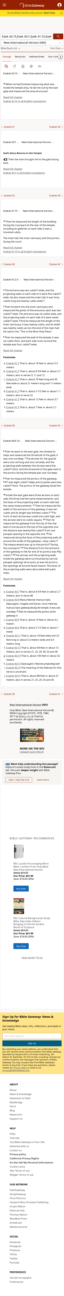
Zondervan (16, 1222)
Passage (7, 56)
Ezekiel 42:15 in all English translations (24, 101)
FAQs (12, 1133)
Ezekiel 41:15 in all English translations (24, 251)
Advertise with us (19, 1146)
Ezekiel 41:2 (12, 363)
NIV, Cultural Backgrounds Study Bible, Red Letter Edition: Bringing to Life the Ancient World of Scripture (31, 923)
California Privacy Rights (24, 1158)
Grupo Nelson (17, 1206)
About (13, 1090)
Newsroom (16, 1114)
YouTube (14, 1262)
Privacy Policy (20, 1067)
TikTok (13, 1254)
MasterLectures (18, 1226)
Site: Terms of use (20, 1170)
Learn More (43, 779)
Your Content (54, 56)
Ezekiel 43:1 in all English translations (24, 173)
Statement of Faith (20, 1098)
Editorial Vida (17, 1210)
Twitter (14, 1258)
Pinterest (15, 1250)
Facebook (15, 1242)
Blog (12, 1110)
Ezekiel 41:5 (12, 407)
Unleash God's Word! (32, 751)
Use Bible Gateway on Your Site (27, 1142)
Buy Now (21, 888)
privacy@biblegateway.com (15, 1070)
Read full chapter (12, 97)
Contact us (16, 1150)
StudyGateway (18, 1194)
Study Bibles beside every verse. (31, 12)
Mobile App (16, 1102)
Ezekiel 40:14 (13, 655)
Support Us (16, 1118)
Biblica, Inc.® (26, 716)
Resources (20, 56)
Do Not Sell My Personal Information (31, 1162)
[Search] (58, 36)
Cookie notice (17, 1166)
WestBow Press (18, 1218)
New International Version (25, 704)
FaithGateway (17, 1190)
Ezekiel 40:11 (13, 635)
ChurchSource (18, 1198)
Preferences (16, 1281)
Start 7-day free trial (19, 779)
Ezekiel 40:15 (13, 675)
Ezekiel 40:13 (13, 647)
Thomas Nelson (18, 1214)
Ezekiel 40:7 (12, 591)
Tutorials (14, 1138)
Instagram (15, 1246)
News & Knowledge (21, 1094)
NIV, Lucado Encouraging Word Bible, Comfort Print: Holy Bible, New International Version (31, 866)
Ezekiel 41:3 (12, 391)
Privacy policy (18, 1154)
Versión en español (20, 1277)
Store (13, 1106)
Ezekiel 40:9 (12, 599)
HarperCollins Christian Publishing (29, 1202)
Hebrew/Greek (36, 56)
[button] (59, 5)
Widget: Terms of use (21, 1174)
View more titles (32, 958)
